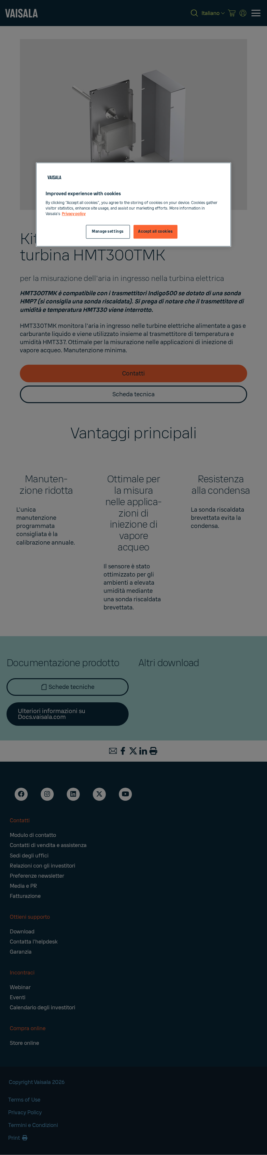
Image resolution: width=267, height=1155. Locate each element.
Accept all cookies (155, 231)
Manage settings (108, 231)
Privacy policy (74, 214)
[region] (133, 204)
